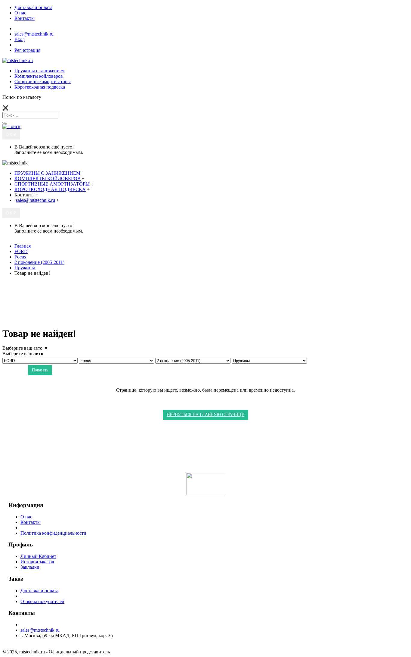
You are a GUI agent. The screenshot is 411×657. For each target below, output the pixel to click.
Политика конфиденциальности (53, 533)
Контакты (30, 522)
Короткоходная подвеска (39, 86)
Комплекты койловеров (38, 76)
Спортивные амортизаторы (42, 81)
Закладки (29, 567)
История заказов (37, 561)
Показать (40, 370)
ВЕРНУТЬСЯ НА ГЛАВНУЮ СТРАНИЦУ (205, 414)
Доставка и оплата (39, 590)
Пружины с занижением (39, 70)
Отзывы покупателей (42, 601)
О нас (26, 516)
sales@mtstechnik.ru (40, 630)
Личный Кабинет (38, 556)
